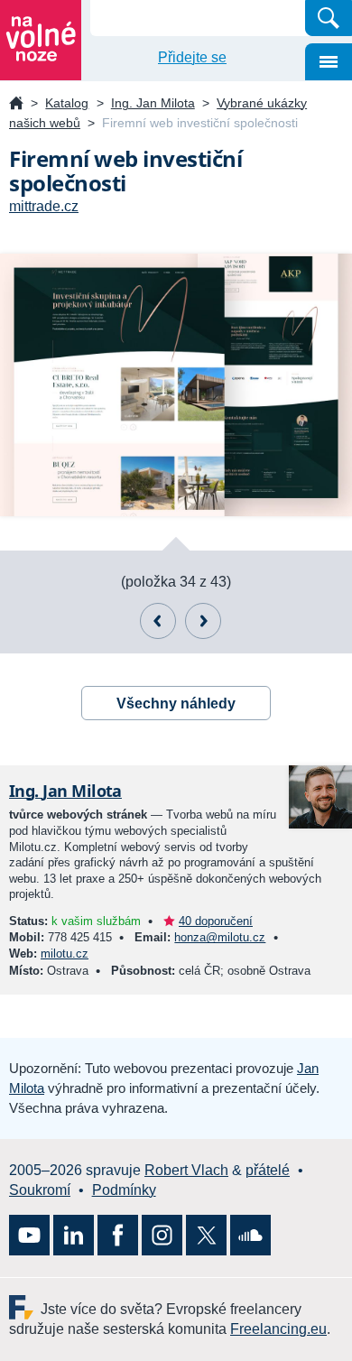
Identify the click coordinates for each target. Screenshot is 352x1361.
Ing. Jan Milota (153, 103)
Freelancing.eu (25, 1307)
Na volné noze (16, 104)
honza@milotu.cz (219, 937)
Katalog (66, 103)
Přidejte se (192, 57)
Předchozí (158, 621)
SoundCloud (250, 1235)
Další (203, 621)
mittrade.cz (44, 206)
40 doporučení (216, 921)
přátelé (267, 1170)
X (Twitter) (206, 1235)
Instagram (162, 1235)
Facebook (117, 1235)
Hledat (328, 18)
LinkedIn (73, 1235)
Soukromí (39, 1190)
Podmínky (124, 1190)
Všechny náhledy (176, 703)
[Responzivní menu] (328, 61)
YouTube (29, 1235)
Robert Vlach (186, 1170)
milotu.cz (64, 953)
